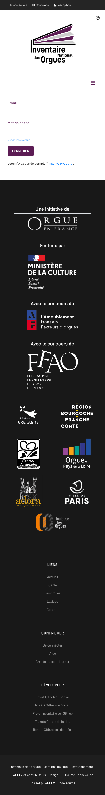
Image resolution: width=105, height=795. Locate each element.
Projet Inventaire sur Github (53, 713)
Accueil (52, 577)
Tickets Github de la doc (52, 721)
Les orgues (52, 593)
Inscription (64, 5)
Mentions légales (55, 766)
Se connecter (52, 645)
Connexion (42, 5)
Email (12, 103)
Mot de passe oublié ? (19, 140)
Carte (52, 585)
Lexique (52, 601)
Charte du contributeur (52, 661)
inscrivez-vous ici (61, 163)
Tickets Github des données (52, 729)
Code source (19, 5)
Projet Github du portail (52, 697)
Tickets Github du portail (52, 705)
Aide (52, 653)
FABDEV (17, 775)
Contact (53, 609)
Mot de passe (18, 123)
